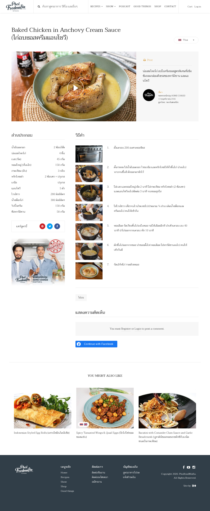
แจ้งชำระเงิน (129, 477)
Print (150, 60)
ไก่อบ (81, 297)
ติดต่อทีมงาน (98, 472)
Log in (197, 6)
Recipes (65, 477)
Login (138, 328)
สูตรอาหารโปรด (131, 472)
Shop (63, 486)
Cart (190, 6)
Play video (73, 86)
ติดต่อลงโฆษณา (100, 477)
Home (64, 472)
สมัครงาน (97, 482)
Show (64, 482)
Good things (67, 491)
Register (126, 328)
